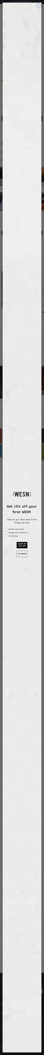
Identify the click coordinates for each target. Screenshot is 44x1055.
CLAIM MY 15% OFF (22, 545)
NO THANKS (22, 554)
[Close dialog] (38, 5)
